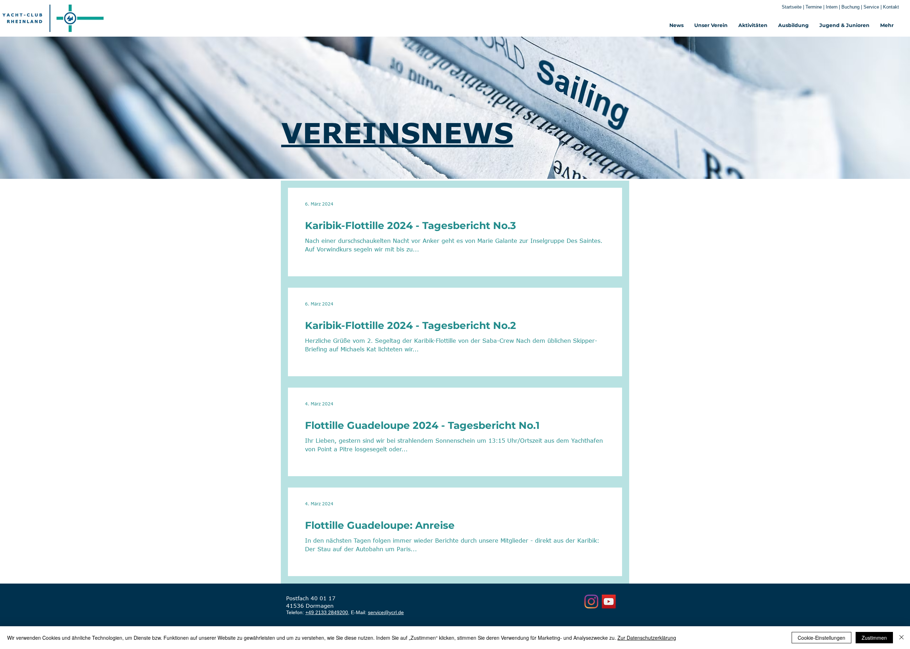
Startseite (792, 7)
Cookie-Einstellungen (821, 637)
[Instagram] (591, 601)
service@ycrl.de (386, 612)
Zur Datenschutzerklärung (646, 637)
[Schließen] (901, 637)
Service (871, 7)
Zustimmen (874, 637)
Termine (814, 7)
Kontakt (891, 7)
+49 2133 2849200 (326, 612)
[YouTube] (609, 601)
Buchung (850, 7)
